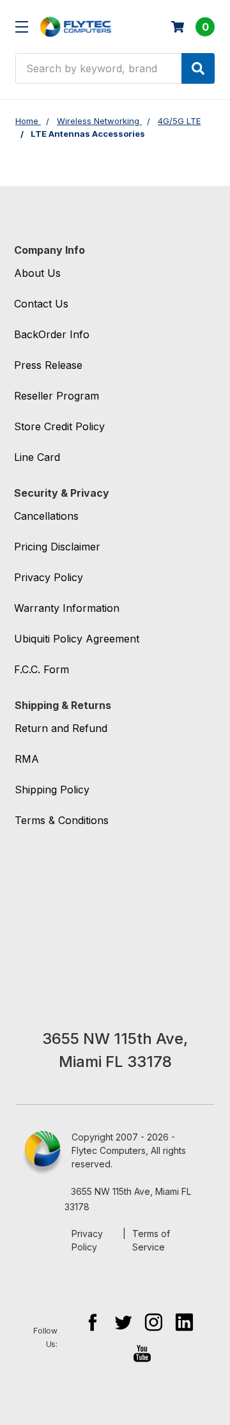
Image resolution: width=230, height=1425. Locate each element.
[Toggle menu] (21, 26)
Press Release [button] (48, 365)
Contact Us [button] (41, 303)
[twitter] (123, 1322)
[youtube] (142, 1353)
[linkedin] (184, 1322)
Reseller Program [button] (56, 395)
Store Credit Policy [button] (59, 426)
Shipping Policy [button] (52, 789)
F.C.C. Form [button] (41, 669)
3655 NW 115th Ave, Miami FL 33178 (128, 1199)
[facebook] (92, 1322)
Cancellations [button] (46, 516)
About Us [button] (37, 273)
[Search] (198, 68)
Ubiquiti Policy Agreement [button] (76, 638)
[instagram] (154, 1322)
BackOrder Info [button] (51, 334)
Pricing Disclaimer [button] (57, 546)
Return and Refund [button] (61, 728)
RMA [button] (27, 758)
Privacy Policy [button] (48, 577)
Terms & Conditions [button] (62, 820)
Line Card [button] (37, 457)
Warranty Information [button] (66, 608)
